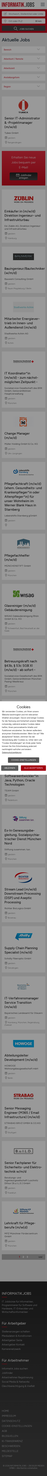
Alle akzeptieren (33, 768)
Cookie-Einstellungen (23, 760)
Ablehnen (9, 768)
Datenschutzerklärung (11, 752)
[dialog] (23, 738)
